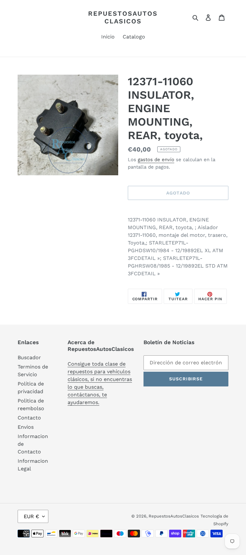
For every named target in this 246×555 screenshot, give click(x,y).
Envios (26, 427)
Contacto (29, 418)
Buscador (29, 357)
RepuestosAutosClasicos (123, 17)
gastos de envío (156, 159)
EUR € (31, 516)
